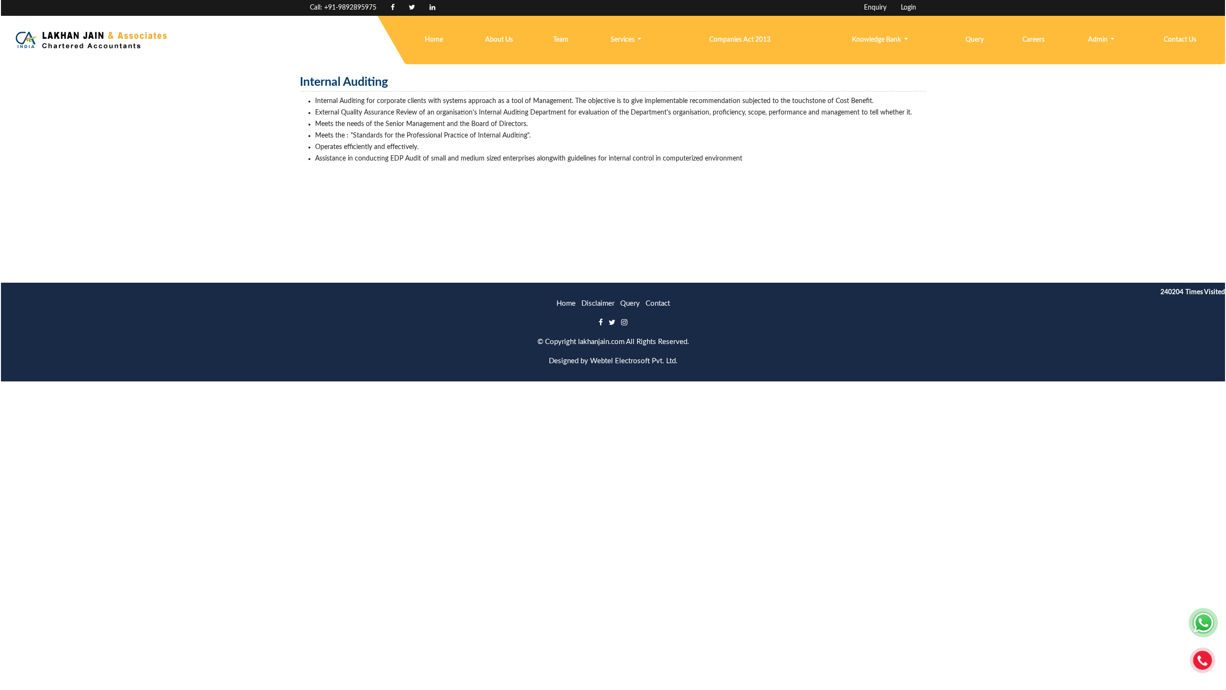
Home (434, 39)
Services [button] (623, 39)
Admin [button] (1098, 39)
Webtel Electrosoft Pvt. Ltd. (634, 361)
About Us (499, 39)
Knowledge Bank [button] (877, 39)
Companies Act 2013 (740, 39)
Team (560, 39)
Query (974, 39)
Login (908, 7)
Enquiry (875, 7)
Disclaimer (597, 303)
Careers (1033, 39)
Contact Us (1180, 39)
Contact (658, 303)
